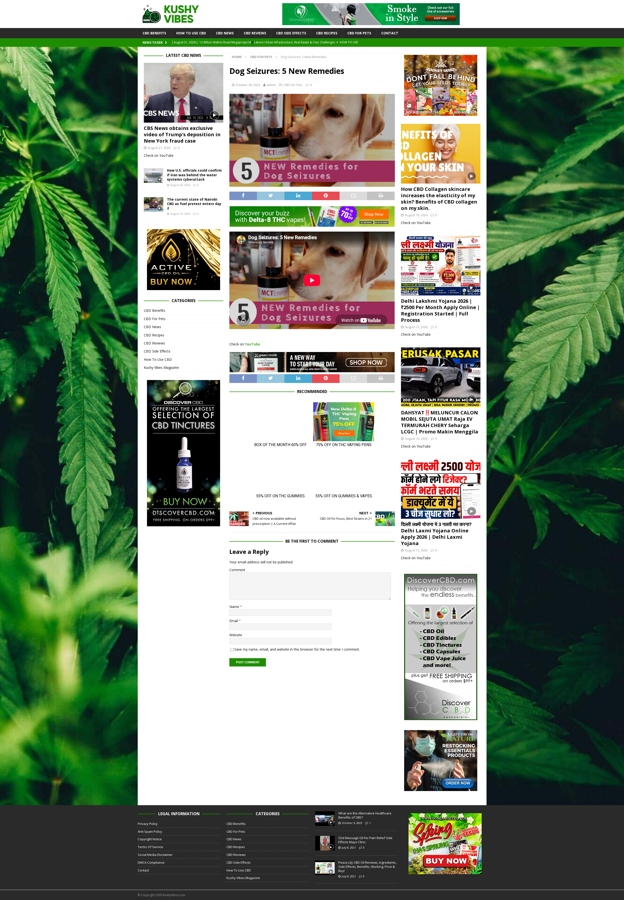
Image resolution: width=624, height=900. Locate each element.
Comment (237, 569)
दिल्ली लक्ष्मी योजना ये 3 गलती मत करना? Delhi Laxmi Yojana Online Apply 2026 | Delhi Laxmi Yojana (436, 534)
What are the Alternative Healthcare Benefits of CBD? (364, 815)
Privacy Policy (148, 824)
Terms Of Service (150, 847)
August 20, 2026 (180, 185)
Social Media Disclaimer (155, 854)
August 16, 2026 (416, 215)
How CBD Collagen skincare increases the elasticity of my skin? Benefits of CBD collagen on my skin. (439, 198)
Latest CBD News (183, 55)
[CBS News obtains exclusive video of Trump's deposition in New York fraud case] (183, 93)
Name (234, 606)
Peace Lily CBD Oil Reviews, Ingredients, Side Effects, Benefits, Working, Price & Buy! (367, 866)
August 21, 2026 (159, 148)
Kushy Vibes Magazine (161, 367)
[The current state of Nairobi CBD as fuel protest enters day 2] (153, 204)
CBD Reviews (255, 33)
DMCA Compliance (151, 862)
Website (235, 635)
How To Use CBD (191, 33)
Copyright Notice (150, 839)
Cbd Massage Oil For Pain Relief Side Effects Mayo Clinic (365, 840)
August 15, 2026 (416, 327)
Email (234, 620)
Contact (389, 33)
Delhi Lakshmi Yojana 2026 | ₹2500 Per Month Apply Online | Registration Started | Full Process (440, 310)
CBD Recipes (326, 33)
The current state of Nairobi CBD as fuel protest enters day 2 (194, 203)
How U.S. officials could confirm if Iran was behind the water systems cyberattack (194, 174)
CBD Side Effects (291, 33)
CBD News (225, 33)
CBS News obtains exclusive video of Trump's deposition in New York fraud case (182, 134)
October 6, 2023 (352, 823)
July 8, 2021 (349, 847)
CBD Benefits (154, 33)
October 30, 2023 (248, 85)
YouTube (252, 344)
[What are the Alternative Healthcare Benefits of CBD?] (325, 818)
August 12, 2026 (416, 550)
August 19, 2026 (180, 213)
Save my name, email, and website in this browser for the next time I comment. (297, 649)
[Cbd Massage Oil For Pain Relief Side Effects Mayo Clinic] (325, 843)
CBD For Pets (359, 33)
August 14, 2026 (416, 438)
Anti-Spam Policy (150, 831)
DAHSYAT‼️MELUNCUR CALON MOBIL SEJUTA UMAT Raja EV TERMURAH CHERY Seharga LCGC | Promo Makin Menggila (439, 422)
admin (271, 85)
